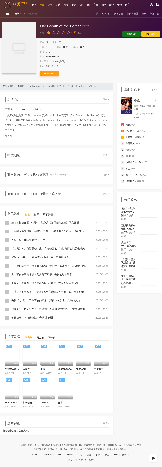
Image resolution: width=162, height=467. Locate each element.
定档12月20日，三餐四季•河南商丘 (128, 279)
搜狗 (124, 454)
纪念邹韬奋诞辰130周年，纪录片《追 (128, 211)
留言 (127, 4)
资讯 (74, 4)
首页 (34, 4)
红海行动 (154, 13)
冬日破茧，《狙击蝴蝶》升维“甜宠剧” (32, 317)
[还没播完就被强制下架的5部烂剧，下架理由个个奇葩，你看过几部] (148, 229)
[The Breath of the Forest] (19, 48)
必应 (107, 454)
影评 (111, 4)
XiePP (59, 454)
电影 (42, 4)
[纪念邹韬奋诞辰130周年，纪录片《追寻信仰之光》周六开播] (148, 212)
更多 (105, 99)
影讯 (27, 214)
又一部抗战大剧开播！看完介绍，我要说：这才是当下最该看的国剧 (49, 265)
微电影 (21, 86)
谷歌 (98, 454)
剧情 (103, 4)
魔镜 (137, 100)
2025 (82, 47)
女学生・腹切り (134, 175)
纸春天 (26, 368)
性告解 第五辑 (133, 131)
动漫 (66, 4)
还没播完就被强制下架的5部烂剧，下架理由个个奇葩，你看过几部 (48, 231)
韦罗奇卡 (98, 368)
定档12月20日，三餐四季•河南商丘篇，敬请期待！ (40, 257)
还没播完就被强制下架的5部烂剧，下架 (128, 228)
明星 (81, 4)
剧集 (50, 4)
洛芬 (60, 402)
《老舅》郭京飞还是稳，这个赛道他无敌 (128, 262)
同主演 (40, 337)
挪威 (65, 47)
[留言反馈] (153, 458)
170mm (44, 402)
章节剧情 (48, 214)
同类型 (28, 337)
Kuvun (70, 454)
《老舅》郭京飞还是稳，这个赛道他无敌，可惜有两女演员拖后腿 (48, 248)
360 (116, 454)
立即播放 (50, 73)
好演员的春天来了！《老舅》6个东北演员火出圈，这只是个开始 (47, 291)
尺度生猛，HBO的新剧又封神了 (29, 239)
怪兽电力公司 (133, 181)
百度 (89, 454)
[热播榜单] (157, 5)
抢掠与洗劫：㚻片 (135, 162)
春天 (42, 368)
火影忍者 (118, 13)
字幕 (95, 4)
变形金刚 (106, 13)
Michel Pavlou (53, 56)
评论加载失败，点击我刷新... (17, 430)
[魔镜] (126, 105)
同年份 (52, 337)
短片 (48, 47)
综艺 (58, 4)
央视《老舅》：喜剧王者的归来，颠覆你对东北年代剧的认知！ (46, 300)
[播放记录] (151, 5)
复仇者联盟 (132, 13)
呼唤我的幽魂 (133, 137)
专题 (119, 4)
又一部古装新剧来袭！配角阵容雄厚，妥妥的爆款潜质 (41, 274)
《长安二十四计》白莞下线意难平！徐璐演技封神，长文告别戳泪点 (49, 309)
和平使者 (27, 402)
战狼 (144, 13)
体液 (128, 156)
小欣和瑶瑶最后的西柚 (70, 368)
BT (88, 4)
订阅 (80, 454)
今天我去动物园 (13, 368)
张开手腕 (131, 143)
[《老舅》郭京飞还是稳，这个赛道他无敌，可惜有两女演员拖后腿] (148, 263)
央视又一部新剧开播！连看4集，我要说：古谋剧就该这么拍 (45, 283)
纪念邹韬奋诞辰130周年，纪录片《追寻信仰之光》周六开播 (45, 222)
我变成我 (81, 368)
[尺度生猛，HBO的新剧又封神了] (148, 246)
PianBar (48, 454)
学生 (128, 168)
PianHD (35, 454)
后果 (128, 149)
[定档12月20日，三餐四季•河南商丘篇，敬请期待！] (148, 280)
